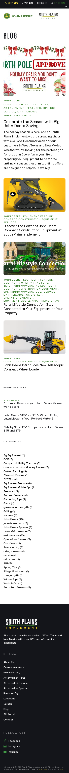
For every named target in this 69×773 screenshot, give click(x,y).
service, (10, 111)
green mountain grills (18, 507)
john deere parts (17, 115)
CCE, (53, 108)
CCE (8, 459)
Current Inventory (14, 667)
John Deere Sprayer (18, 527)
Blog (6, 709)
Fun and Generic (16, 495)
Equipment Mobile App (19, 487)
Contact (8, 719)
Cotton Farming (15, 471)
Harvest (10, 515)
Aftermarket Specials (16, 688)
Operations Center (17, 539)
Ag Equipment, (14, 108)
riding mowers (14, 551)
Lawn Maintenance (17, 531)
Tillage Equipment (16, 571)
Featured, (34, 108)
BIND (62, 769)
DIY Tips (11, 479)
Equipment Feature (18, 483)
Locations (9, 698)
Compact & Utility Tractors (22, 463)
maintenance (14, 535)
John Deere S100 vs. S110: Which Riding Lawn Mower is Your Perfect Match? (31, 417)
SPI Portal (9, 714)
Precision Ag (13, 547)
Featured (11, 491)
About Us (9, 662)
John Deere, (13, 100)
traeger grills (13, 575)
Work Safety (13, 583)
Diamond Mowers (16, 475)
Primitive (43, 769)
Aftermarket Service (16, 683)
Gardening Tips (15, 499)
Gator (9, 503)
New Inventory (12, 672)
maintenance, (28, 111)
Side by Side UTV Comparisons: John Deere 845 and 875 (33, 429)
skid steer (12, 559)
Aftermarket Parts (14, 677)
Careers (8, 704)
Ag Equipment (14, 455)
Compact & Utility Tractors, (26, 104)
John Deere (14, 519)
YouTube (14, 751)
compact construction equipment (26, 467)
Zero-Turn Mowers (17, 587)
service (10, 555)
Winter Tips (13, 579)
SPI (8, 563)
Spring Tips (12, 567)
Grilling (9, 511)
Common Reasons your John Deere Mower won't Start (33, 405)
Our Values (12, 543)
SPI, (46, 108)
